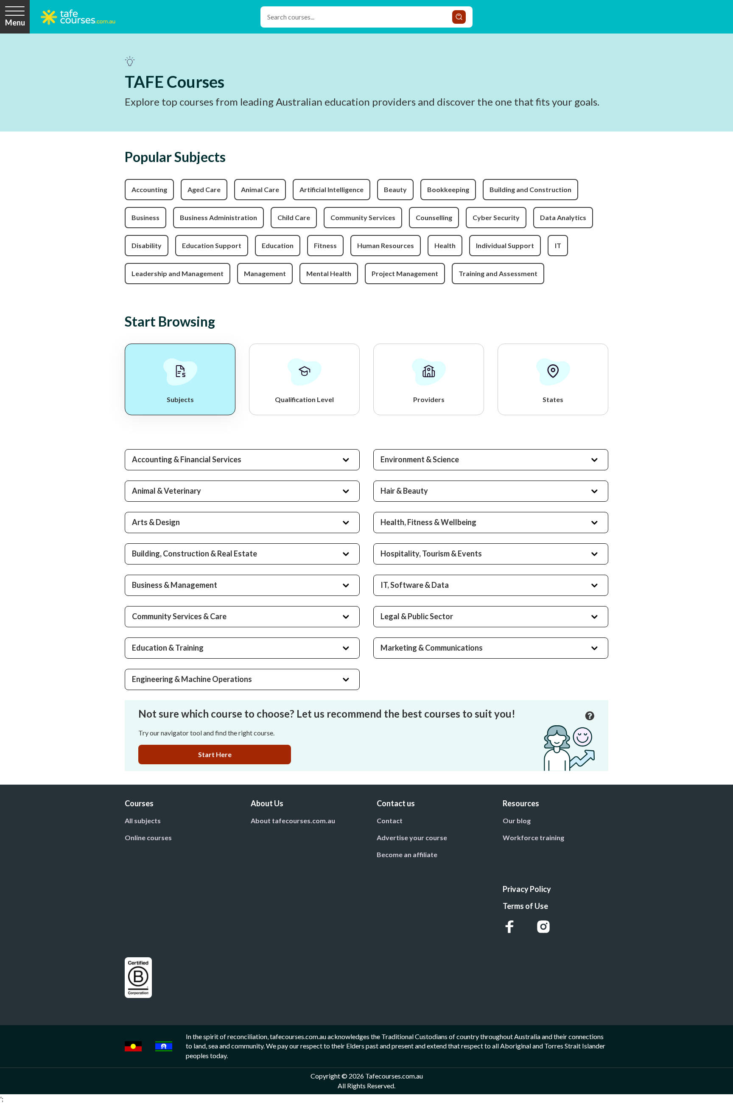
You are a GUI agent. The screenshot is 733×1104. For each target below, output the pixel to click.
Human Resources (385, 245)
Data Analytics (563, 217)
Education (278, 245)
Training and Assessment (498, 273)
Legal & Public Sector (416, 616)
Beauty (395, 189)
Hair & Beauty (404, 490)
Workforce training (533, 837)
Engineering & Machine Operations (192, 679)
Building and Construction (530, 189)
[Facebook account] (509, 927)
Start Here (215, 754)
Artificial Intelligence (331, 189)
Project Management (405, 273)
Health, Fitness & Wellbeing (428, 522)
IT (558, 245)
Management (265, 273)
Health (445, 245)
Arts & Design (156, 522)
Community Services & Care (179, 616)
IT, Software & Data (414, 585)
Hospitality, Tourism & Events (431, 553)
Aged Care (204, 189)
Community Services (362, 217)
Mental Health (328, 273)
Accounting (149, 189)
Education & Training (168, 647)
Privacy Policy (527, 889)
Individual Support (505, 245)
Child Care (293, 217)
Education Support (211, 245)
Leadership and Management (177, 273)
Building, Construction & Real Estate (194, 553)
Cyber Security (496, 217)
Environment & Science (419, 459)
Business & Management (174, 585)
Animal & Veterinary (166, 490)
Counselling (434, 217)
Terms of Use (525, 906)
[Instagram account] (543, 927)
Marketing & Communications (431, 647)
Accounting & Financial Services (186, 459)
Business (145, 217)
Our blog (517, 820)
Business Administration (218, 217)
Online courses (148, 837)
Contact (390, 820)
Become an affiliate (407, 854)
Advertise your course (412, 837)
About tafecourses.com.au (293, 820)
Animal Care (260, 189)
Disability (146, 245)
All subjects (143, 820)
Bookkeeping (448, 189)
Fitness (325, 245)
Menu (15, 22)
